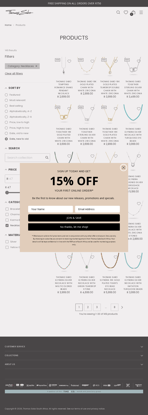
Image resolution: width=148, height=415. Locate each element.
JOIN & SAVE (74, 218)
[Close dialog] (123, 167)
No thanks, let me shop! (74, 227)
